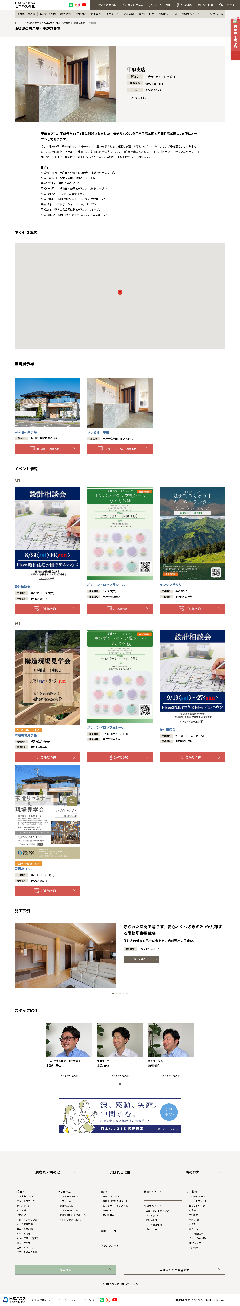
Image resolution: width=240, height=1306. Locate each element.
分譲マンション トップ (157, 1210)
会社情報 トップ (197, 1196)
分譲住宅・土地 (168, 14)
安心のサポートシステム (115, 1205)
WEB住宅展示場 (25, 1224)
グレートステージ (26, 1201)
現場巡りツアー (27, 866)
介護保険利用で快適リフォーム (76, 1215)
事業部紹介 (194, 1219)
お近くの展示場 (25, 1229)
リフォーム (112, 14)
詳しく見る (139, 959)
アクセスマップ (139, 97)
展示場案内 (108, 1215)
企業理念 (193, 1210)
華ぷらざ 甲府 (98, 432)
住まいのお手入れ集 (27, 1252)
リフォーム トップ (69, 1196)
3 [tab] (120, 993)
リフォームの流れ (69, 1210)
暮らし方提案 (23, 1242)
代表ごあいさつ (197, 1205)
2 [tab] (116, 993)
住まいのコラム (25, 1247)
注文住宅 (80, 14)
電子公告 (193, 1229)
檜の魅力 (65, 14)
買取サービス (146, 14)
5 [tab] (127, 993)
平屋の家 (21, 1215)
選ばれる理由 (48, 14)
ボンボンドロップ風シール (106, 584)
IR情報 (192, 1224)
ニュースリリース (198, 1201)
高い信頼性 (151, 1220)
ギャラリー (151, 1229)
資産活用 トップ (111, 1196)
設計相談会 (22, 586)
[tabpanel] (120, 955)
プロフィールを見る (67, 1075)
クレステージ (23, 1205)
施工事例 (95, 14)
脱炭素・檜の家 (26, 14)
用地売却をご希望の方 (174, 1270)
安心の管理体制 (154, 1224)
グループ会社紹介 (198, 1238)
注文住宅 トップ (25, 1196)
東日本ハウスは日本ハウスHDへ (120, 1283)
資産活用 (128, 14)
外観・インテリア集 (27, 1219)
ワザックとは (153, 1215)
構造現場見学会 (27, 732)
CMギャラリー (196, 1242)
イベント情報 (23, 1233)
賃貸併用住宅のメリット (115, 1201)
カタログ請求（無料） (28, 1238)
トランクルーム (214, 14)
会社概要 (193, 1215)
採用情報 (193, 1247)
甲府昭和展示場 (26, 432)
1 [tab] (113, 993)
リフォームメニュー (70, 1201)
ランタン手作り (171, 584)
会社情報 (192, 1191)
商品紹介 (107, 1210)
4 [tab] (123, 993)
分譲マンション (191, 14)
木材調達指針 (196, 1233)
